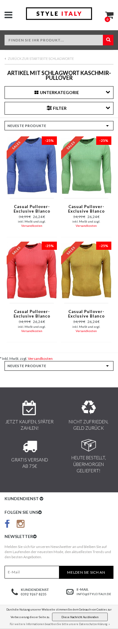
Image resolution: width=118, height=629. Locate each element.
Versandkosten (31, 225)
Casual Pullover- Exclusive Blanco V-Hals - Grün (86, 209)
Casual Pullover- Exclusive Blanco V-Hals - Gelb (86, 314)
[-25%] (32, 165)
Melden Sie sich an (86, 572)
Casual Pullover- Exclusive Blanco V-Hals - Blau (32, 209)
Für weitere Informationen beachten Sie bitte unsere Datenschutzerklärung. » (60, 624)
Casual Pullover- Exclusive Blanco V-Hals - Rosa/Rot (31, 314)
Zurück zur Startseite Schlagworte (40, 58)
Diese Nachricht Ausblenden (79, 617)
